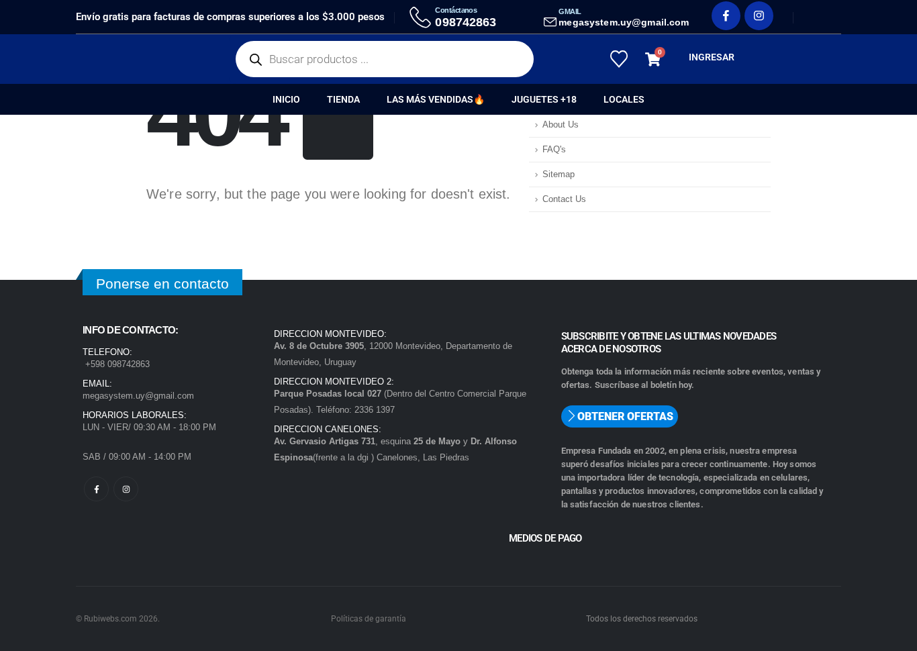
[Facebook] (726, 15)
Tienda (343, 99)
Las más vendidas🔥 (436, 99)
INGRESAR (711, 57)
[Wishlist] (618, 59)
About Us (560, 125)
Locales (624, 99)
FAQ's (554, 149)
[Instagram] (758, 15)
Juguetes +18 (544, 99)
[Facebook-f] (96, 489)
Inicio (286, 99)
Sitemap (558, 174)
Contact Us (564, 199)
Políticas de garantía (368, 618)
